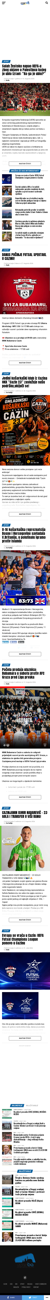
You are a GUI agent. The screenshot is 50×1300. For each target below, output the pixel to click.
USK (11, 1284)
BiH (16, 1284)
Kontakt (36, 1287)
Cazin (5, 1284)
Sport (22, 1284)
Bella (7, 80)
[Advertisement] (25, 34)
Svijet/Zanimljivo (40, 1284)
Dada (7, 265)
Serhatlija (9, 392)
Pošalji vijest (26, 1287)
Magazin (16, 1287)
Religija (29, 1284)
